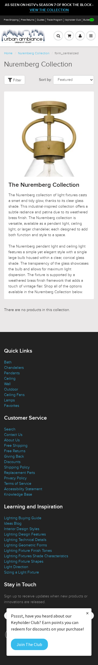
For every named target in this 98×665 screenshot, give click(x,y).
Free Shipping (11, 19)
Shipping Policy (17, 467)
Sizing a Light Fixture (21, 572)
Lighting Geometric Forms (25, 545)
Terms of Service (17, 483)
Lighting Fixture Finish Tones (28, 550)
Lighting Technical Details (25, 539)
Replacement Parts (19, 472)
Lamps (9, 400)
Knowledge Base (18, 494)
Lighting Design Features (25, 534)
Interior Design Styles (21, 529)
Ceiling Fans (14, 394)
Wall (7, 384)
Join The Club (29, 644)
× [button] (87, 613)
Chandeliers (14, 367)
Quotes (40, 19)
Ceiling (10, 378)
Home (8, 53)
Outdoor (11, 389)
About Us (12, 440)
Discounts (12, 462)
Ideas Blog (13, 523)
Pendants (12, 373)
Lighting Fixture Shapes (23, 561)
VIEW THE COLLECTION (49, 10)
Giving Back (14, 456)
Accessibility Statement (23, 489)
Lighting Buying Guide (22, 518)
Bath (8, 362)
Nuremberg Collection (33, 53)
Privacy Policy (15, 478)
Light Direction (16, 567)
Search (10, 429)
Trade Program (54, 19)
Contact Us (13, 434)
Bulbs (86, 19)
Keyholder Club (73, 19)
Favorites (11, 405)
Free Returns (27, 19)
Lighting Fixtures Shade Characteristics (36, 556)
